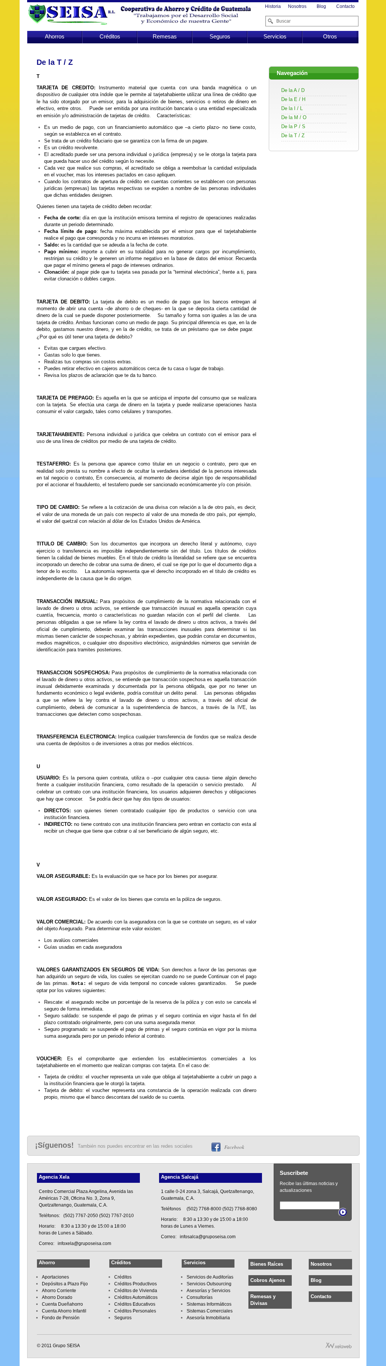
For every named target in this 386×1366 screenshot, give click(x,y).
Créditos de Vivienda (135, 1290)
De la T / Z (293, 135)
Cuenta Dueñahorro (62, 1304)
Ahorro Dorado (57, 1297)
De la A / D (293, 90)
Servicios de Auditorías (210, 1277)
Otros (330, 36)
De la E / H (293, 99)
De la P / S (293, 126)
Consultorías (200, 1297)
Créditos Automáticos (136, 1297)
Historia (273, 6)
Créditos (110, 36)
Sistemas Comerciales (210, 1311)
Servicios (274, 36)
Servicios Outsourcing (209, 1283)
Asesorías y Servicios (208, 1290)
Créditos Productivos (135, 1283)
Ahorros (54, 36)
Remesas (165, 36)
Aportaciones (55, 1277)
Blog (321, 6)
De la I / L (292, 108)
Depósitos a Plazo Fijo (65, 1283)
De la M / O (293, 117)
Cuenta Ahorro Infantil (64, 1311)
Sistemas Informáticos (209, 1304)
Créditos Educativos (134, 1304)
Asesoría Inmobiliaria (208, 1317)
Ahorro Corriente (59, 1290)
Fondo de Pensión (61, 1317)
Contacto (345, 6)
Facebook (234, 1147)
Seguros (220, 36)
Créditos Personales (135, 1311)
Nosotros (297, 6)
